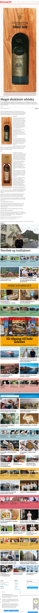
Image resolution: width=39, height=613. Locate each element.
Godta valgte (11, 610)
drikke (2, 221)
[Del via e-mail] (38, 108)
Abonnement (17, 583)
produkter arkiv (30, 221)
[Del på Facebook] (35, 108)
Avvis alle (16, 610)
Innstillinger (6, 610)
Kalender (16, 587)
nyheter (16, 221)
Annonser (16, 586)
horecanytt (21, 221)
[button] (2, 259)
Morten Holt (2, 587)
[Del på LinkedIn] (36, 108)
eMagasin (16, 584)
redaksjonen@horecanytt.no (4, 584)
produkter (6, 221)
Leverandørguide (17, 589)
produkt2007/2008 (11, 221)
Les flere (19, 265)
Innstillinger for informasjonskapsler (33, 612)
